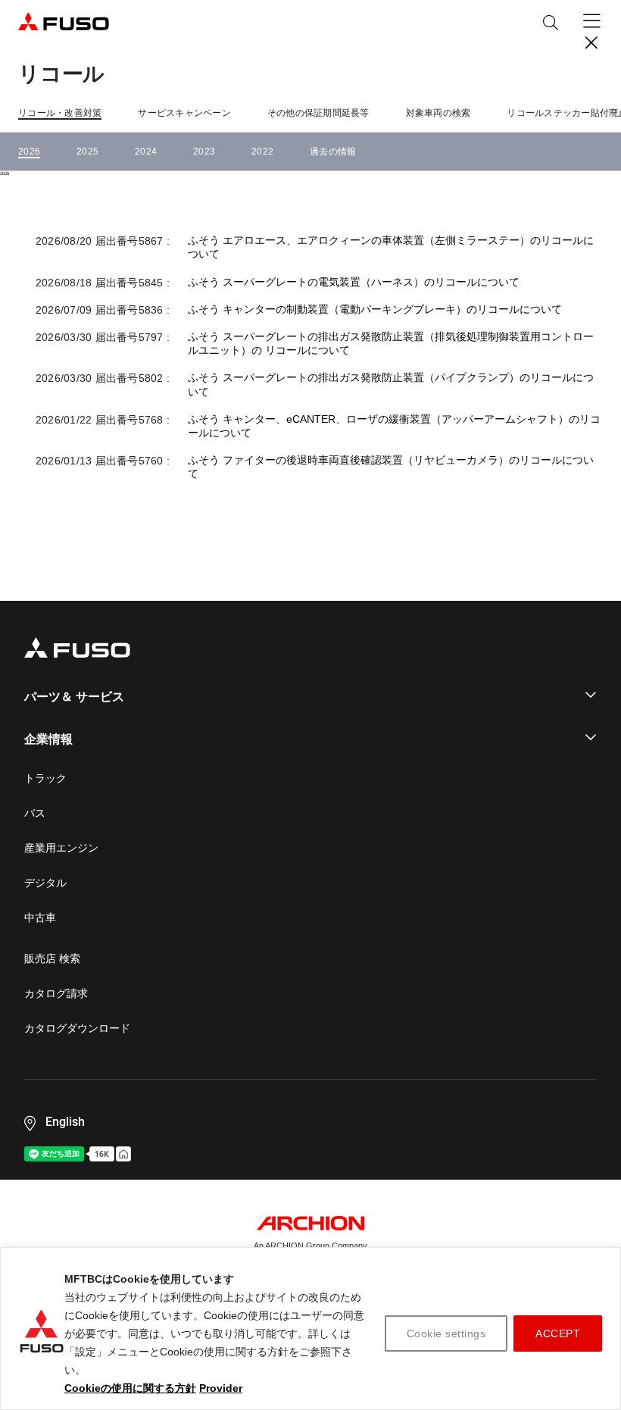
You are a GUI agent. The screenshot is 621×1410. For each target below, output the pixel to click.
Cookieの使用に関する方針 (130, 1388)
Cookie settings (446, 1333)
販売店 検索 (52, 958)
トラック (45, 778)
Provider (220, 1388)
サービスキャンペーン (184, 113)
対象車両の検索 (438, 113)
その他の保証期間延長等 (318, 113)
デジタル (45, 882)
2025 (87, 151)
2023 (204, 151)
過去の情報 (333, 151)
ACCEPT (557, 1333)
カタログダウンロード (77, 1028)
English (65, 1122)
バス (34, 813)
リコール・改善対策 (59, 113)
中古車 (40, 917)
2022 (262, 151)
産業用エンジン (61, 848)
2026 (29, 151)
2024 (146, 151)
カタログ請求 (56, 993)
